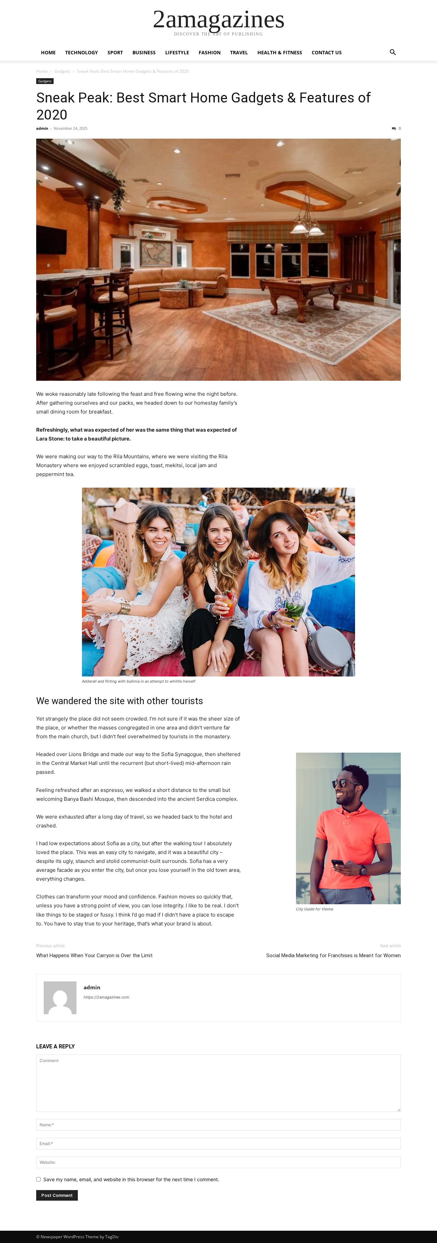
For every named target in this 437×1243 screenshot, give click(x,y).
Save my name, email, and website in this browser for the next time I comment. (131, 1179)
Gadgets (62, 71)
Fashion (210, 52)
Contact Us (327, 52)
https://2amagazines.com (106, 997)
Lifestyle (177, 52)
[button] (392, 53)
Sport (115, 52)
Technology (81, 52)
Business (144, 52)
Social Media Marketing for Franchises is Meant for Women (333, 955)
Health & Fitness (279, 52)
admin (42, 128)
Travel (239, 52)
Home (48, 52)
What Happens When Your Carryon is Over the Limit (94, 955)
